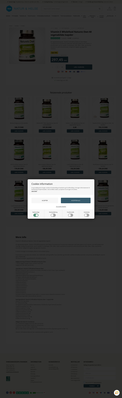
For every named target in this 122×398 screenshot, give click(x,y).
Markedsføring (53, 212)
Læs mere (34, 191)
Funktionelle (70, 212)
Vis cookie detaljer (61, 206)
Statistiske (87, 212)
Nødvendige (35, 212)
